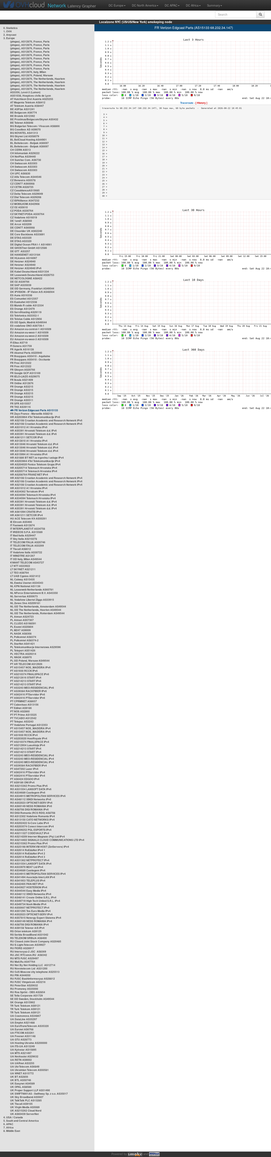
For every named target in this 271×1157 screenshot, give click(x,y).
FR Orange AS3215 (21, 386)
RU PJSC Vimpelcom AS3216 (28, 982)
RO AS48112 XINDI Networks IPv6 (30, 799)
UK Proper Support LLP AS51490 (30, 1090)
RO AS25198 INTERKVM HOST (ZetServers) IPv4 (39, 847)
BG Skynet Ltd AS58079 (24, 136)
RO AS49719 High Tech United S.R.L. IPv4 (35, 901)
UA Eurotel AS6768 (21, 1029)
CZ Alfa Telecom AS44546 (25, 177)
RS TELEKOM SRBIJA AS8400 (28, 938)
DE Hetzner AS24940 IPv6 (25, 268)
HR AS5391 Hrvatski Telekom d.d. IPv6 (33, 430)
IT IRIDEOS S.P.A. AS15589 (26, 532)
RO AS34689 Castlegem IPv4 (27, 870)
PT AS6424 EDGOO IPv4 (24, 779)
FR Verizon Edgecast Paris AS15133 (36, 410)
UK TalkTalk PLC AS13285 (26, 1100)
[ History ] (201, 103)
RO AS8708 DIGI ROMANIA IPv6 (29, 809)
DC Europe (116, 5)
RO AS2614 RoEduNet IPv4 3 (27, 857)
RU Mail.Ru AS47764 (22, 962)
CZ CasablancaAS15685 (25, 190)
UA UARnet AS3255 (22, 1063)
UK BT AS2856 (19, 1077)
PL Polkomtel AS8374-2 (24, 640)
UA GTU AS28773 (21, 1039)
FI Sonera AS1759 (21, 346)
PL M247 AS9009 (20, 630)
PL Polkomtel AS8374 (23, 637)
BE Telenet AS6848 (21, 123)
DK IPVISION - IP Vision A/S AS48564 (32, 292)
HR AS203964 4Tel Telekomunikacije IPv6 (35, 417)
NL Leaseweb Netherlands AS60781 (32, 589)
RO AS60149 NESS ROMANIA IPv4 (31, 921)
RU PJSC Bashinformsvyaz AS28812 (32, 978)
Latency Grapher (72, 5)
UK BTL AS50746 (20, 1080)
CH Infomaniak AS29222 (25, 153)
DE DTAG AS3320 (21, 238)
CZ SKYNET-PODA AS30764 (27, 214)
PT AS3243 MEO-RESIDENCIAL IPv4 (32, 755)
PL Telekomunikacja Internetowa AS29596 (35, 647)
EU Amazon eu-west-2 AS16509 (29, 336)
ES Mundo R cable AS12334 (27, 305)
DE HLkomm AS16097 (23, 258)
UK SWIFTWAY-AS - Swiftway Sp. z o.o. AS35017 (39, 1093)
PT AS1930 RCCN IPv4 (24, 735)
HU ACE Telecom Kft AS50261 (28, 518)
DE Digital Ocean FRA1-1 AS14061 (31, 244)
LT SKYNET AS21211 (23, 569)
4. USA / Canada (13, 1117)
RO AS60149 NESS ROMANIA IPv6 (31, 806)
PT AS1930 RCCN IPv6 (24, 671)
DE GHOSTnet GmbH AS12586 (28, 248)
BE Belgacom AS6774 (23, 112)
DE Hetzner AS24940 (23, 261)
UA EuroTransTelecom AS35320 (29, 1026)
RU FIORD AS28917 (22, 948)
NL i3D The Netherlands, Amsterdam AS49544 (38, 606)
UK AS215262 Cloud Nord (25, 1110)
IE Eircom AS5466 (21, 522)
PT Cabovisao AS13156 (24, 704)
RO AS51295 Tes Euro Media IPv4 (30, 911)
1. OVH (7, 31)
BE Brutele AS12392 (22, 116)
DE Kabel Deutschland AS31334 (29, 271)
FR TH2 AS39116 (20, 407)
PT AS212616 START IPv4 (25, 677)
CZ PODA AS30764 (21, 210)
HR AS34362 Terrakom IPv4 (27, 491)
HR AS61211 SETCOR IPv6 (26, 437)
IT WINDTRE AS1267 (22, 556)
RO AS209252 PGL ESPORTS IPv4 (30, 830)
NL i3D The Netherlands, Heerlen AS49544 (35, 610)
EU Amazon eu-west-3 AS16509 (29, 339)
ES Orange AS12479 (22, 309)
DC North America (144, 5)
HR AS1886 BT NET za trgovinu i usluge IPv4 (37, 457)
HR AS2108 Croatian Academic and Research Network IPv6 (46, 420)
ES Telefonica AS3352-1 (24, 315)
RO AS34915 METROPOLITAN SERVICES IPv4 (38, 874)
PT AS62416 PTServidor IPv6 (27, 694)
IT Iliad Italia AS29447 (23, 535)
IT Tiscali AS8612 (20, 549)
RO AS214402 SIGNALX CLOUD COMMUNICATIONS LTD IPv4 (47, 840)
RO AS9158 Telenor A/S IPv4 (27, 928)
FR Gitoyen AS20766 (22, 370)
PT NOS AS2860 (20, 711)
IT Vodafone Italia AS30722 (26, 552)
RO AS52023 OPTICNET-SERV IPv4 (31, 914)
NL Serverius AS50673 (24, 596)
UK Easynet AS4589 (22, 1083)
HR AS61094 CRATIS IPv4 (25, 512)
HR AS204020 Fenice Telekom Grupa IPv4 (35, 464)
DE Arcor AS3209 (21, 224)
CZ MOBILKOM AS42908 (25, 204)
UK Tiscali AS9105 (21, 1104)
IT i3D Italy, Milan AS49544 (26, 559)
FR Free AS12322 (20, 363)
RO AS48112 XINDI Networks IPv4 (30, 894)
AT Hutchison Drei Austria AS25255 (31, 99)
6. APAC (8, 1124)
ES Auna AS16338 (21, 295)
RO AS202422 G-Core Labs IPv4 (29, 823)
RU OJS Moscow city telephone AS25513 (34, 972)
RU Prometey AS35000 (24, 989)
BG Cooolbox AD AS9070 (25, 129)
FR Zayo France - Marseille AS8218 (31, 413)
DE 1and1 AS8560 (21, 221)
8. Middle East (11, 1131)
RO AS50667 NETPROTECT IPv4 (29, 907)
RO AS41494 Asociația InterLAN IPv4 (32, 877)
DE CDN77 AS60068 (22, 227)
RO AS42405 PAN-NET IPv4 (26, 884)
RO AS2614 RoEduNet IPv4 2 (27, 853)
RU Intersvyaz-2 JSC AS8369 (28, 951)
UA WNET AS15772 (22, 1073)
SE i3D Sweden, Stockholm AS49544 (32, 999)
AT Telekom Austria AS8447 (27, 106)
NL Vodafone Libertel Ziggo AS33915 (32, 600)
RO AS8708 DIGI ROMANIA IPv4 (29, 924)
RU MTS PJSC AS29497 (24, 958)
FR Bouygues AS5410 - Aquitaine (30, 356)
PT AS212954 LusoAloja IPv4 (27, 745)
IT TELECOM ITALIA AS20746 (27, 542)
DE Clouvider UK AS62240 (26, 231)
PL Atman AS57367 (22, 620)
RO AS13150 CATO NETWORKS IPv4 (32, 819)
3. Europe (9, 38)
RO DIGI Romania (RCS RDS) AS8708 (32, 813)
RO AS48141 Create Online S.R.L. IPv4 (33, 897)
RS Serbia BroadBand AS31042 (29, 934)
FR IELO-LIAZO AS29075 (25, 376)
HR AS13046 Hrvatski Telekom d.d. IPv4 (34, 444)
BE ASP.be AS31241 (22, 109)
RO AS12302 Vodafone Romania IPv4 (32, 816)
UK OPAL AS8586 (21, 1087)
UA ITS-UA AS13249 (22, 1046)
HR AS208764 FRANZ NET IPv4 (29, 474)
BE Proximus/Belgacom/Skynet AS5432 (34, 119)
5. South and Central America (21, 1121)
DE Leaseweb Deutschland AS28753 (32, 275)
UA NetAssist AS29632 (24, 1056)
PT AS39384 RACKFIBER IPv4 (28, 765)
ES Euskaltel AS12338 (23, 302)
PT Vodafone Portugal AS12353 (29, 725)
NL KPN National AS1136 (25, 586)
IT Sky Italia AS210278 (23, 539)
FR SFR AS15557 (20, 403)
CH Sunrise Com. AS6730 (25, 160)
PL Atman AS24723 (22, 616)
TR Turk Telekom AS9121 (25, 1006)
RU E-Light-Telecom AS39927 (28, 945)
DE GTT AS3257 (20, 251)
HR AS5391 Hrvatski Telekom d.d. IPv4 (33, 501)
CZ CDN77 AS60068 (22, 183)
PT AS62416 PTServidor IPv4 (27, 772)
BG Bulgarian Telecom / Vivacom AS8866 (35, 126)
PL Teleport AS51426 (22, 650)
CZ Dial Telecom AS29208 (25, 197)
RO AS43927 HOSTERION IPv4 (28, 887)
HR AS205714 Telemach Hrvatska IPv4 (33, 468)
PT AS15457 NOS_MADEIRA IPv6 (30, 667)
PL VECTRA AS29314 (23, 654)
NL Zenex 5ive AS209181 (25, 603)
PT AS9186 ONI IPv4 (22, 782)
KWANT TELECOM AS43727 (27, 562)
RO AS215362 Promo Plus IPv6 (29, 786)
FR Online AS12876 (21, 383)
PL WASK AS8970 (21, 657)
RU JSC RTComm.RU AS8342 (28, 955)
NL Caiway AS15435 (22, 579)
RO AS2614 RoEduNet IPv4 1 (27, 850)
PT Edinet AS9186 (21, 708)
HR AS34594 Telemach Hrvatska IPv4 (33, 495)
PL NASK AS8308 (21, 633)
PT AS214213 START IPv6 (25, 681)
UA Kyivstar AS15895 (23, 1049)
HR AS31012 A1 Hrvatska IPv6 (28, 427)
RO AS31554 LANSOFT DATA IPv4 (30, 863)
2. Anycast (9, 35)
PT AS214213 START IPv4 (25, 748)
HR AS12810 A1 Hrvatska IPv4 (28, 441)
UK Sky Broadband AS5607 (26, 1097)
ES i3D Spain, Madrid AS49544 (28, 322)
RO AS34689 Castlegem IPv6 (27, 792)
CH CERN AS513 (20, 150)
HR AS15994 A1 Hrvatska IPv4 (28, 454)
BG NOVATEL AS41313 (24, 133)
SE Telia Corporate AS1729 (26, 995)
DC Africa (192, 5)
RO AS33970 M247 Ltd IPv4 (26, 867)
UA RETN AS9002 (21, 1060)
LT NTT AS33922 (20, 566)
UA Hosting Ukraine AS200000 (28, 1043)
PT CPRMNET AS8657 (23, 701)
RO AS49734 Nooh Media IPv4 (28, 904)
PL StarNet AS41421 (22, 644)
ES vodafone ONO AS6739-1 (27, 326)
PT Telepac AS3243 (21, 721)
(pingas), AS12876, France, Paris (30, 41)
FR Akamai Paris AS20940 (26, 353)
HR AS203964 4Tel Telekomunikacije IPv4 (35, 461)
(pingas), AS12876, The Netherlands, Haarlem (37, 79)
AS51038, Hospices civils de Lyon (30, 95)
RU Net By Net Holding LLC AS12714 (32, 965)
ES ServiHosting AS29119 (25, 312)
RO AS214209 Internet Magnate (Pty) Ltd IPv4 (37, 836)
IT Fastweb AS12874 (22, 525)
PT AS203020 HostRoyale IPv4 (28, 738)
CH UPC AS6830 (20, 173)
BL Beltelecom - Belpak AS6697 (29, 143)
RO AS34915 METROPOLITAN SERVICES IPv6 (38, 796)
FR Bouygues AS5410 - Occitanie (30, 359)
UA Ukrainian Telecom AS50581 (29, 1070)
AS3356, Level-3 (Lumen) (25, 92)
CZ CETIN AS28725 (21, 187)
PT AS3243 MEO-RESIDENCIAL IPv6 (32, 688)
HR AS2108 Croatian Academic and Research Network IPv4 (46, 478)
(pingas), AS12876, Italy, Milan (28, 72)
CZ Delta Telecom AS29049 (26, 194)
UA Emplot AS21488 (22, 1022)
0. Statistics (10, 28)
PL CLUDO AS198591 (23, 623)
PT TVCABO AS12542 (23, 718)
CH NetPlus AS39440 (23, 156)
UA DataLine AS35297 (23, 1019)
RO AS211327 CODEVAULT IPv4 (29, 833)
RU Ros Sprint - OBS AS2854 (27, 992)
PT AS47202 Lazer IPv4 (24, 769)
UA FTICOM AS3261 (22, 1033)
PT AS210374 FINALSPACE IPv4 (29, 742)
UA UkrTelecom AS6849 (24, 1066)
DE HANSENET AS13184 (25, 254)
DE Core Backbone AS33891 (27, 234)
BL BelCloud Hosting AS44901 (28, 139)
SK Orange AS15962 (22, 1002)
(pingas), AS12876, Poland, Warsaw (31, 75)
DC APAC (171, 5)
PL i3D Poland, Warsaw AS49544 (30, 660)
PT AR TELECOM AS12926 (26, 664)
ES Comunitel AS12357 (24, 298)
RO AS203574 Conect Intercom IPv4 (32, 826)
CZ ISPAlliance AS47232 (24, 200)
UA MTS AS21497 (21, 1053)
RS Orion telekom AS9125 (25, 931)
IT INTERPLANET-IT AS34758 (27, 529)
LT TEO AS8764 (19, 572)
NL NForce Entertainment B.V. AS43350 (34, 593)
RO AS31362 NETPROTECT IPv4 (29, 860)
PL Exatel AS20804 (21, 627)
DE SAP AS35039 (20, 285)
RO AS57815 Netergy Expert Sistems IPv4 (35, 918)
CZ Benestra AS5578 (23, 180)
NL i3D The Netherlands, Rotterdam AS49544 (37, 613)
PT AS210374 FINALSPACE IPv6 (29, 674)
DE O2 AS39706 (19, 282)
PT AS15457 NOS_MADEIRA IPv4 (30, 728)
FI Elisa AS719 (19, 342)
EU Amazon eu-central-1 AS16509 (30, 329)
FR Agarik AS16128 (22, 349)
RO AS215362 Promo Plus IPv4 (29, 843)
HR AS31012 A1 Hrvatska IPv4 (28, 488)
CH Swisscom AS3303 (23, 163)
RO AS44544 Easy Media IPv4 (28, 890)
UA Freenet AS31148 (23, 1036)
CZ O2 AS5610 (19, 207)
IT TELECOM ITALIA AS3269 (27, 545)
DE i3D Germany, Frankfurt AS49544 (32, 288)
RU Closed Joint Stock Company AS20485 (35, 941)
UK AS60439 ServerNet (24, 1114)
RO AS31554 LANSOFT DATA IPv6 (30, 789)
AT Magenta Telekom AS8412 (27, 102)
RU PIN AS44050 (20, 975)
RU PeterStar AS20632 (24, 985)
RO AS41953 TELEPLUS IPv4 (27, 880)
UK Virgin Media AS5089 (25, 1107)
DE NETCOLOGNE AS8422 (26, 278)
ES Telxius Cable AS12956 (26, 319)
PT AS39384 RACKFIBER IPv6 (28, 691)
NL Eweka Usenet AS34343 (26, 583)
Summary (213, 5)
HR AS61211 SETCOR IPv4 (26, 515)
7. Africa (8, 1127)
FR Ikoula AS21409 (21, 380)
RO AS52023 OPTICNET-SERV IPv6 (31, 803)
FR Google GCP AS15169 (25, 373)
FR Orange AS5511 (21, 400)
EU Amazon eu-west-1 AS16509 (29, 332)
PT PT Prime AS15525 (23, 715)
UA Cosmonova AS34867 (25, 1016)
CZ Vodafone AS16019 (23, 217)
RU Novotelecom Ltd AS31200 (28, 968)
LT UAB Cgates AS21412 (25, 576)
